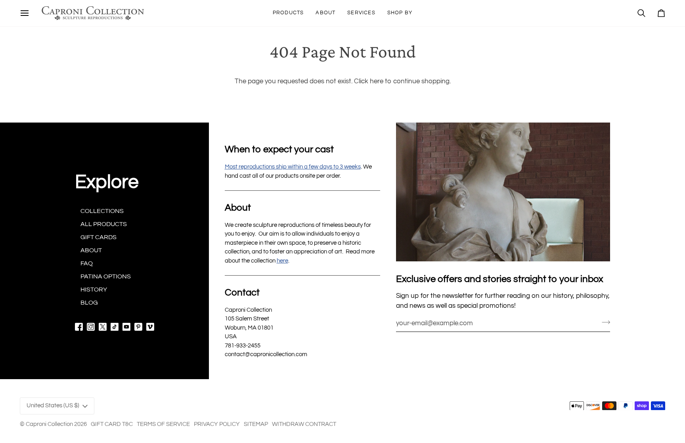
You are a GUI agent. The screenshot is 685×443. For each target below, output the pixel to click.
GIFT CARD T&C (112, 424)
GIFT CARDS (98, 237)
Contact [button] (242, 292)
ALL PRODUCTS (103, 224)
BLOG (89, 302)
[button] (288, 13)
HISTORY (93, 289)
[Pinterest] (138, 327)
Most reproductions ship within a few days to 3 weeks (293, 167)
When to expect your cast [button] (279, 149)
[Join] (603, 322)
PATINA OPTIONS (105, 276)
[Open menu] (24, 13)
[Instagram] (91, 327)
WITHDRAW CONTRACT (304, 424)
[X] (103, 327)
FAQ (86, 263)
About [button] (238, 208)
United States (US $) (53, 405)
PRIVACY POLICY (217, 424)
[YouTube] (126, 327)
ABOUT (91, 250)
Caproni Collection (49, 424)
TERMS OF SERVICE (163, 424)
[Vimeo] (150, 327)
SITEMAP (256, 424)
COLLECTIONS (102, 211)
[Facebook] (79, 327)
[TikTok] (115, 327)
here (376, 81)
